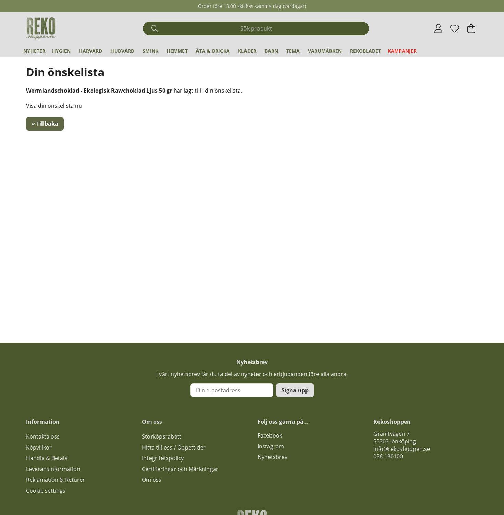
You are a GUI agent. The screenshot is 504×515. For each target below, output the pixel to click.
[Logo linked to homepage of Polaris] (41, 28)
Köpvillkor (39, 447)
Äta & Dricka (213, 51)
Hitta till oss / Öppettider (174, 447)
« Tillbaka (45, 124)
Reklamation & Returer (55, 479)
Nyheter (34, 51)
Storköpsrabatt (161, 436)
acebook (271, 435)
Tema (293, 51)
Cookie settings (45, 490)
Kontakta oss (43, 436)
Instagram (270, 446)
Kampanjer (402, 51)
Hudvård (122, 51)
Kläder (247, 51)
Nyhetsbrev (272, 457)
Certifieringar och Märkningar (180, 469)
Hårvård (90, 51)
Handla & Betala (47, 458)
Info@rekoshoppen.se (401, 449)
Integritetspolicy (163, 458)
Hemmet (177, 51)
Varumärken (325, 51)
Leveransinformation (53, 469)
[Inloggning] (438, 28)
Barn (271, 51)
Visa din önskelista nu (54, 105)
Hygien (61, 51)
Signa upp (295, 390)
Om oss (151, 479)
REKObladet (365, 51)
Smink (150, 51)
